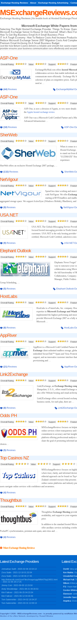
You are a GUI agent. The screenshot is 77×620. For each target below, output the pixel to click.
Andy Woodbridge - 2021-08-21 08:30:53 (19, 589)
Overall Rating (7, 64)
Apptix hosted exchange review (41, 112)
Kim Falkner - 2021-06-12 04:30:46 (17, 596)
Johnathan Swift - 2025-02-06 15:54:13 (19, 569)
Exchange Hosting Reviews (14, 3)
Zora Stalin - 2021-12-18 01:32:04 (16, 572)
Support (52, 64)
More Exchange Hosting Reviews (19, 548)
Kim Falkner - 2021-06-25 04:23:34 (17, 592)
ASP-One (9, 57)
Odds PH (8, 415)
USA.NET (9, 214)
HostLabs (8, 296)
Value (31, 64)
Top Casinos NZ (14, 457)
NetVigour (9, 179)
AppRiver (8, 335)
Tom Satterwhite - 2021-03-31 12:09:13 (19, 603)
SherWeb (8, 134)
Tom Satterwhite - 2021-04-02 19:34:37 (19, 599)
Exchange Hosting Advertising (53, 3)
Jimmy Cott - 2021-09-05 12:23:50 (17, 585)
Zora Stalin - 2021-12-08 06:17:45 (16, 576)
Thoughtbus (10, 500)
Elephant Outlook (15, 250)
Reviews (10, 89)
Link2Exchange (14, 374)
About (33, 3)
